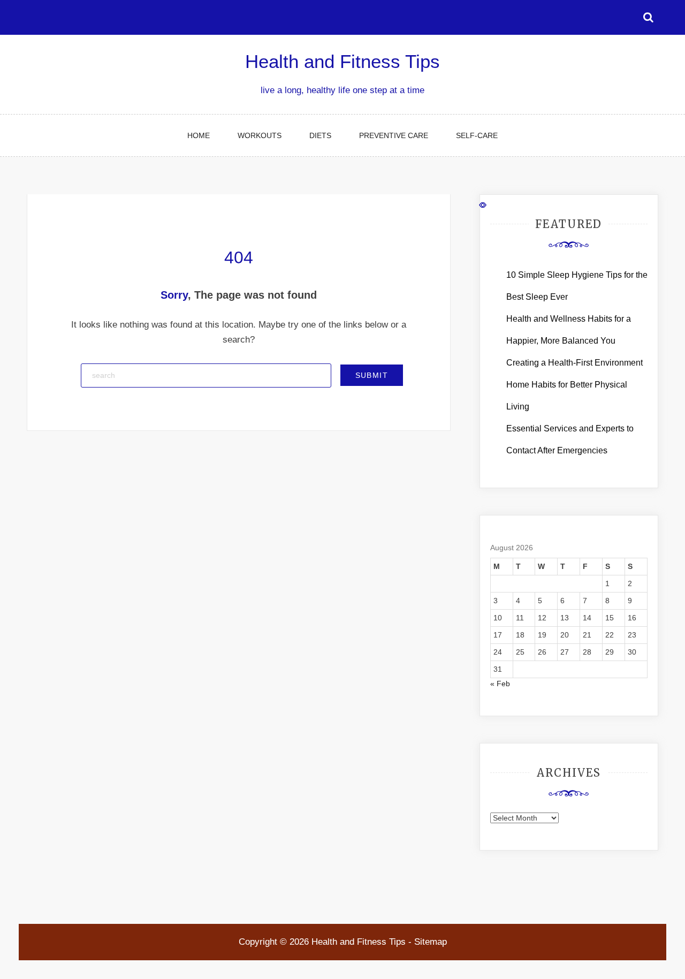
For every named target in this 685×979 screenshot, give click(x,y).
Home (198, 135)
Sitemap (430, 942)
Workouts (259, 135)
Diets (320, 135)
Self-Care (477, 135)
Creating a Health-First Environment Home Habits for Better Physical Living (574, 384)
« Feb (500, 683)
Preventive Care (393, 135)
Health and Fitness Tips (342, 61)
